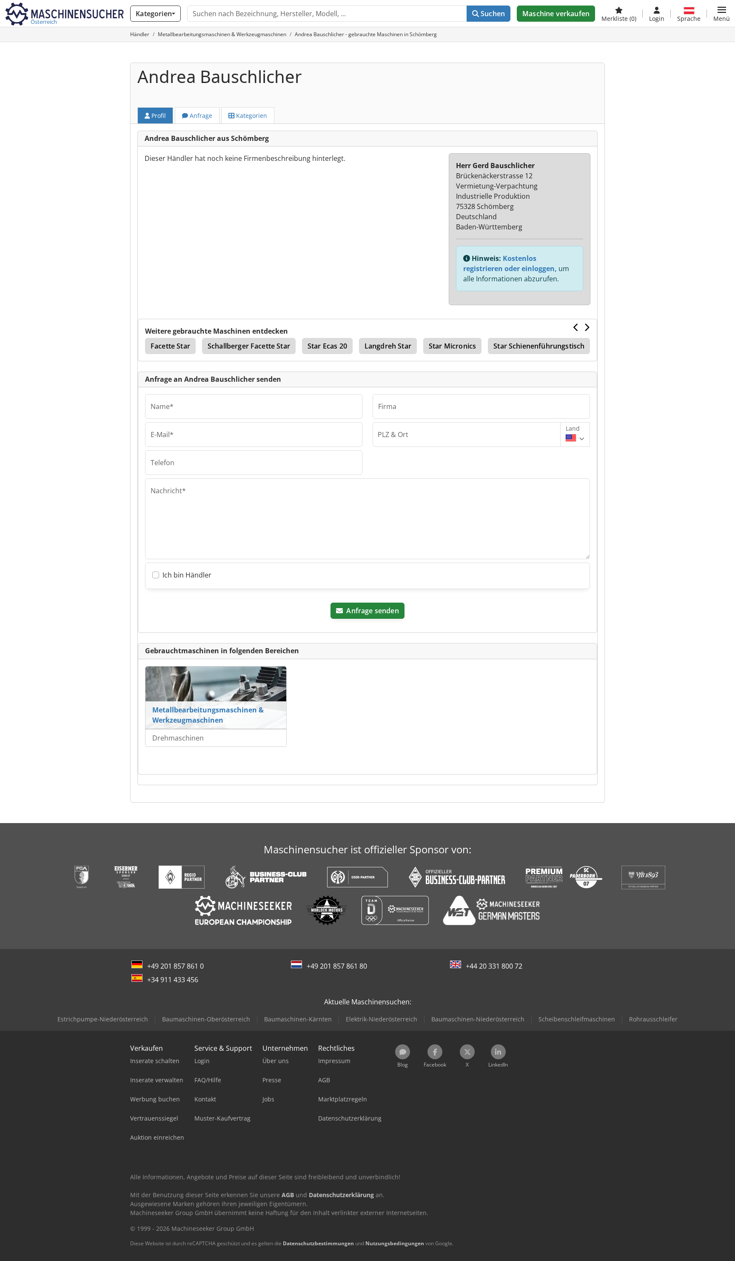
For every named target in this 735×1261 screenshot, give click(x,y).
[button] (721, 14)
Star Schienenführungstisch (538, 346)
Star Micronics (452, 346)
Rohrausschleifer (653, 1019)
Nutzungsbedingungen (394, 1243)
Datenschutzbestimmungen (318, 1243)
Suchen (492, 13)
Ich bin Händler (186, 575)
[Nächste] (587, 327)
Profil (158, 116)
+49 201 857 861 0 (175, 966)
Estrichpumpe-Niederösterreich (102, 1019)
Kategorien (250, 116)
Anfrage (200, 116)
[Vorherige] (576, 327)
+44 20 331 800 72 (494, 966)
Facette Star (170, 346)
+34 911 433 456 (172, 979)
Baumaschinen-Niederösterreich (477, 1019)
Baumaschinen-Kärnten (298, 1019)
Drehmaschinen (178, 738)
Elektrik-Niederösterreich (381, 1019)
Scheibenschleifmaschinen (576, 1019)
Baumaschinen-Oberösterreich (206, 1019)
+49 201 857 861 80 (337, 966)
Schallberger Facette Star (249, 346)
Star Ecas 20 (327, 346)
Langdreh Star (388, 346)
